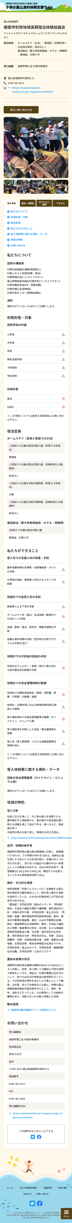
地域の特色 (17, 239)
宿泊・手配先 (27, 203)
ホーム (10, 1187)
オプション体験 (44, 203)
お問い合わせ (18, 245)
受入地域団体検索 (28, 1187)
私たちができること (22, 228)
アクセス (60, 203)
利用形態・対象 (19, 217)
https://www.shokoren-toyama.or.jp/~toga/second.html (32, 89)
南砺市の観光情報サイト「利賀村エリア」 (34, 1010)
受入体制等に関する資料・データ (29, 234)
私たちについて (19, 211)
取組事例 (48, 1187)
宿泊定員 (15, 222)
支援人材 (62, 1187)
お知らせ (27, 1193)
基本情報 (11, 203)
